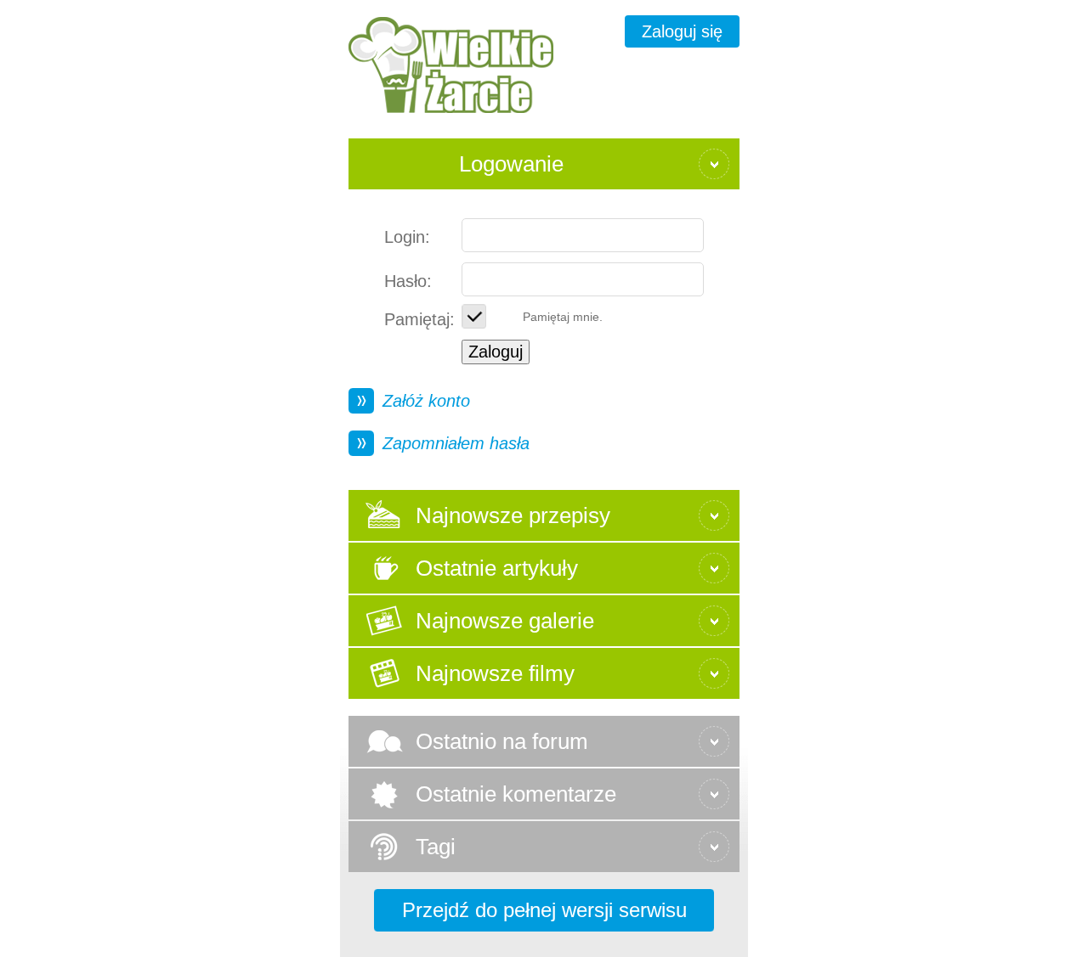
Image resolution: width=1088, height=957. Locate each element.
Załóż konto (426, 400)
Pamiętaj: (419, 319)
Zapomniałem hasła (456, 443)
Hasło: (408, 281)
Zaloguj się (682, 31)
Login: (407, 237)
